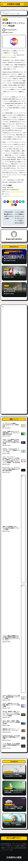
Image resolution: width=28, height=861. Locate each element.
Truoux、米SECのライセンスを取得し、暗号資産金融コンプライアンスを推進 (11, 697)
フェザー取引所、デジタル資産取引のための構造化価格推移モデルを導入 (11, 745)
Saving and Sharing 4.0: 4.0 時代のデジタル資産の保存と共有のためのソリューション (14, 256)
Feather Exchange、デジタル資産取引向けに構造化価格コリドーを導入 (11, 737)
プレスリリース (8, 772)
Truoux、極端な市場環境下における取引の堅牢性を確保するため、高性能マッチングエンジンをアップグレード (11, 638)
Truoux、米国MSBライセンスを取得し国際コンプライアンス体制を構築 (11, 705)
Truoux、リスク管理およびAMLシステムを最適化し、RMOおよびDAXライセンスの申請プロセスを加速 (11, 441)
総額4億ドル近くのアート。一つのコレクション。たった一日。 (11, 729)
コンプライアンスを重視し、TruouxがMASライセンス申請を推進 (11, 425)
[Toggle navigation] (2, 4)
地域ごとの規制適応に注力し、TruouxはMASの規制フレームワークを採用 (11, 528)
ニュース (5, 19)
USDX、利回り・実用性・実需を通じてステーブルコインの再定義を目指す (11, 722)
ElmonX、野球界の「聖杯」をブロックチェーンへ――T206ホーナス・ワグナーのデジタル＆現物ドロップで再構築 (11, 713)
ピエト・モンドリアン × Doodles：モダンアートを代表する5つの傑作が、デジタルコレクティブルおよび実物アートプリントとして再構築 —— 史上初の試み (11, 459)
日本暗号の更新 (13, 4)
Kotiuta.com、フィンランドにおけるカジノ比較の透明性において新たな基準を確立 (11, 469)
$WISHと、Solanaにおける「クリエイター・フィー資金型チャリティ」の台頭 (11, 450)
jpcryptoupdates (12, 29)
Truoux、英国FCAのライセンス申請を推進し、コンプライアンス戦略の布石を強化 (11, 433)
